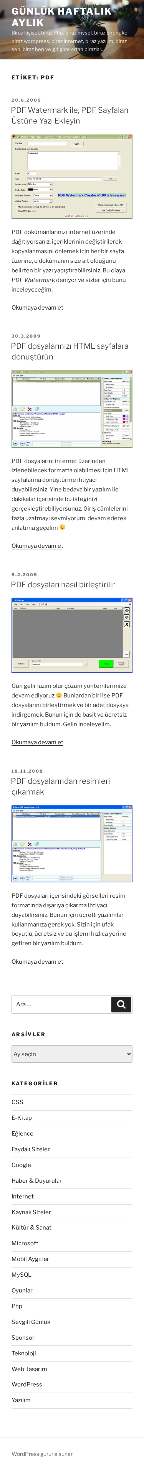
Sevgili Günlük (31, 1322)
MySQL (21, 1274)
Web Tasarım (29, 1369)
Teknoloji (24, 1353)
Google (21, 1165)
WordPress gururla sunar (42, 1454)
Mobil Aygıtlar (30, 1259)
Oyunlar (22, 1290)
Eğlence (22, 1133)
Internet (23, 1196)
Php (17, 1306)
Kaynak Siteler (31, 1212)
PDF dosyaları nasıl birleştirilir (63, 584)
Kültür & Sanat (31, 1227)
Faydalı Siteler (31, 1149)
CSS (17, 1102)
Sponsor (23, 1337)
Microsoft (25, 1243)
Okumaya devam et (37, 307)
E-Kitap (22, 1117)
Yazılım (21, 1400)
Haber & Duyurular (37, 1180)
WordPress (27, 1384)
